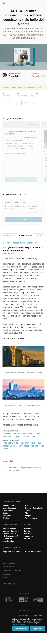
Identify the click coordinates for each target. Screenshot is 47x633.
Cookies (5, 577)
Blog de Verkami (9, 528)
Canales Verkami (10, 533)
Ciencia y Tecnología (34, 508)
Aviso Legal (7, 574)
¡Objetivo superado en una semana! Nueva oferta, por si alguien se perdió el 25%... (21, 435)
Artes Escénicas (9, 508)
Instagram (28, 536)
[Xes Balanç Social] (23, 599)
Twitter (27, 531)
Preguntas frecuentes (12, 551)
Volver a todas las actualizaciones (22, 242)
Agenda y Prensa (10, 531)
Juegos (28, 515)
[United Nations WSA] (37, 599)
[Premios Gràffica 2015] (9, 599)
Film (26, 513)
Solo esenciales (20, 628)
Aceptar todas (37, 628)
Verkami (24, 4)
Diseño (6, 513)
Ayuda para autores (33, 551)
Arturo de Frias (15, 76)
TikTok (27, 538)
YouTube (28, 533)
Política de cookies (18, 625)
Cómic (27, 510)
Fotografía (36, 76)
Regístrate (25, 467)
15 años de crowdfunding (9, 539)
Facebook (28, 528)
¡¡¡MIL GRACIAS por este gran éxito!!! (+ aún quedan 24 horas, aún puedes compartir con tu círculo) (23, 445)
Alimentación (8, 505)
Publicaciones (31, 518)
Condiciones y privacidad (12, 570)
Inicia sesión (14, 467)
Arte (26, 505)
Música (6, 518)
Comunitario (8, 510)
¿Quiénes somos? (10, 536)
